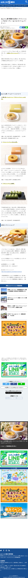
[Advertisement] (14, 13)
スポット (25, 5)
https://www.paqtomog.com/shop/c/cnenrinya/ (11, 271)
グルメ (14, 5)
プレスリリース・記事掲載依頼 (13, 557)
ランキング (8, 5)
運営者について (3, 555)
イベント (19, 5)
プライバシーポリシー (12, 555)
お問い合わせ (21, 555)
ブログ (3, 5)
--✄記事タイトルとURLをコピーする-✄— (7, 28)
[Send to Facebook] (23, 27)
